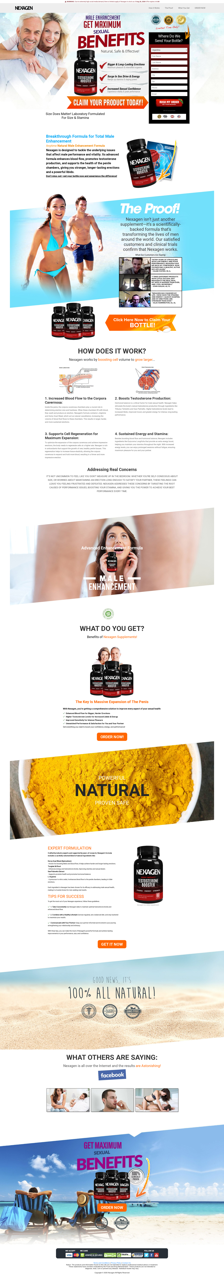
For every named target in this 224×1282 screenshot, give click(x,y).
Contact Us (126, 1263)
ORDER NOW (200, 8)
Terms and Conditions (101, 1263)
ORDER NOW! (112, 736)
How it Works (154, 8)
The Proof (169, 8)
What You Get (183, 8)
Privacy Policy (116, 1263)
